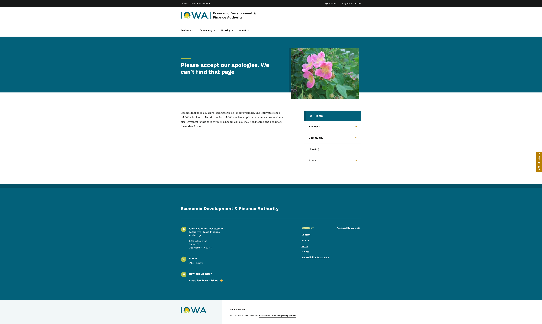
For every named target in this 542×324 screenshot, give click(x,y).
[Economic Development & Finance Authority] (195, 15)
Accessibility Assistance (315, 257)
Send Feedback (238, 309)
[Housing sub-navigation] (232, 30)
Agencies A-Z (331, 3)
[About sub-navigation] (248, 30)
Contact (305, 234)
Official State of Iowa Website (195, 3)
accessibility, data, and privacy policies (277, 315)
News (304, 246)
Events (305, 251)
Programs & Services (351, 3)
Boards (305, 240)
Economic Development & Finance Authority (234, 15)
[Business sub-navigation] (193, 30)
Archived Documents (348, 228)
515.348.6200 (196, 263)
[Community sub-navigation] (215, 30)
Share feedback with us (203, 280)
